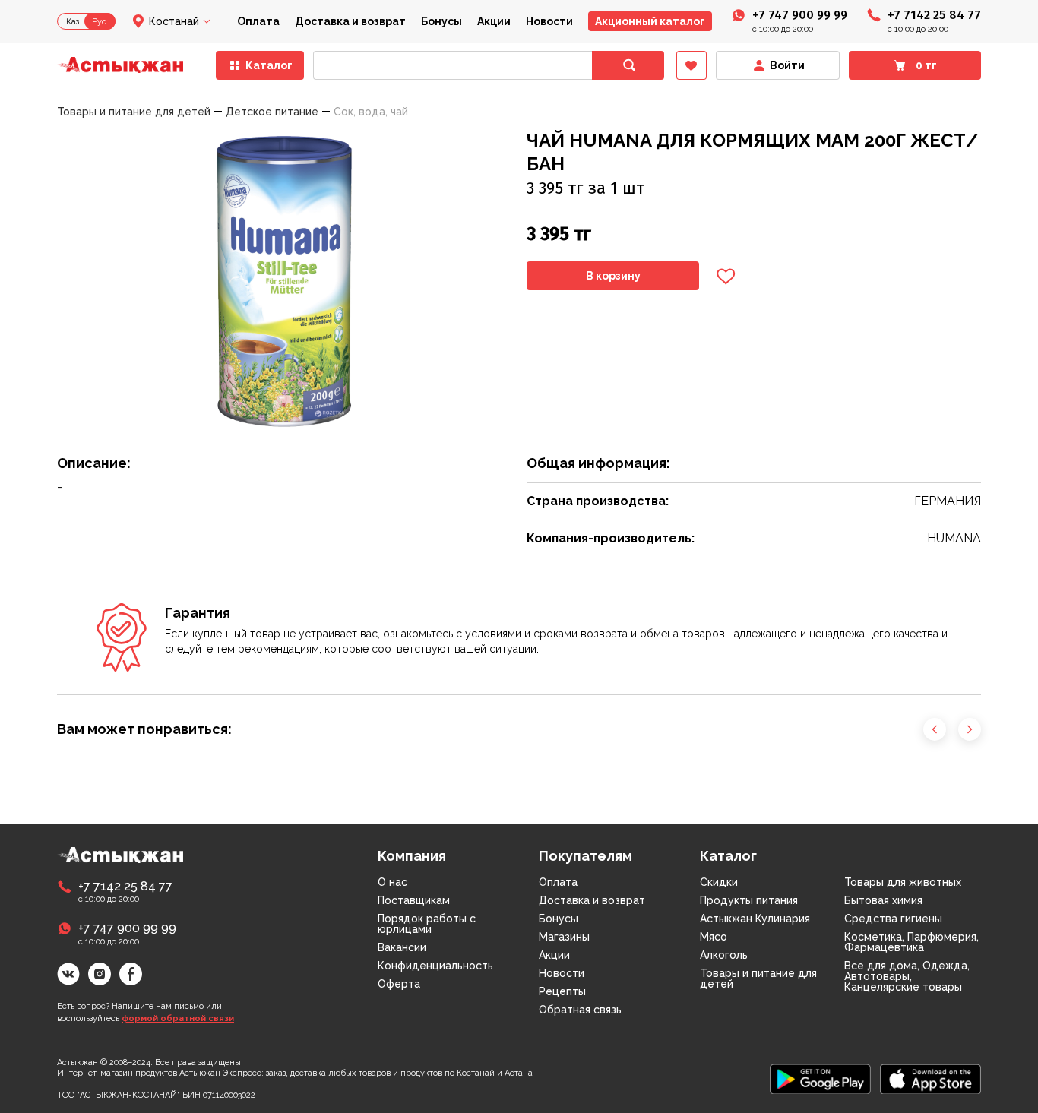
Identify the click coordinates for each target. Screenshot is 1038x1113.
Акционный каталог (650, 21)
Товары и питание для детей (758, 978)
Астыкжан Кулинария (755, 918)
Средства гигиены (893, 918)
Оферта (399, 984)
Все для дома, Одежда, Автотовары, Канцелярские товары (907, 976)
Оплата (258, 21)
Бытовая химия (883, 900)
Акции (494, 21)
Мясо (713, 936)
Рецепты (562, 991)
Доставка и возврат (350, 21)
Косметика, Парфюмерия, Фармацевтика (911, 942)
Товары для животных (902, 882)
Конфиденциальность (435, 965)
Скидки (719, 882)
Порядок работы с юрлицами (427, 923)
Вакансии (402, 947)
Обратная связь (580, 1009)
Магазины (564, 936)
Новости (549, 21)
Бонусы (441, 21)
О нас (392, 882)
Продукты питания (749, 900)
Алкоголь (724, 955)
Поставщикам (414, 900)
